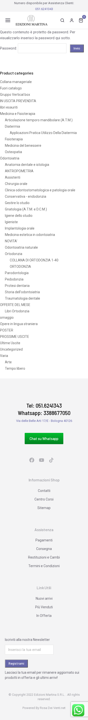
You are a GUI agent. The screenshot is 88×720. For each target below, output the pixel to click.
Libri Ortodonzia (17, 311)
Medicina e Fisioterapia (17, 114)
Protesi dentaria (17, 286)
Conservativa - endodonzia (25, 196)
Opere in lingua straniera (19, 324)
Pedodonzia (14, 279)
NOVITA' (11, 241)
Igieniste (11, 222)
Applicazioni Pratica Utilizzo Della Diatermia (43, 133)
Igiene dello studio (19, 216)
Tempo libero (15, 368)
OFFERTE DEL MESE (15, 305)
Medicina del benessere (23, 145)
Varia (4, 356)
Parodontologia (17, 273)
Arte (8, 362)
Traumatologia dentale (22, 298)
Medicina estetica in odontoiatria (30, 235)
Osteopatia (13, 152)
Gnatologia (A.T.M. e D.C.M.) (26, 209)
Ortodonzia (13, 254)
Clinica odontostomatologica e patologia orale (40, 190)
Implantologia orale (19, 228)
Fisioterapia (14, 139)
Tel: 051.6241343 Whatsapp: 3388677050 (44, 409)
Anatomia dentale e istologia (27, 165)
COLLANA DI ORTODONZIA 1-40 (34, 260)
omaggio (7, 317)
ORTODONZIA (20, 266)
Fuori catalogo (11, 88)
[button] (8, 20)
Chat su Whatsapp (44, 438)
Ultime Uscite (10, 343)
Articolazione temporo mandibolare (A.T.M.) (39, 120)
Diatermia (12, 126)
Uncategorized (11, 349)
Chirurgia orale (16, 184)
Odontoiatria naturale (21, 247)
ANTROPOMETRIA (19, 171)
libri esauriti (9, 107)
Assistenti (12, 177)
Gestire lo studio (17, 203)
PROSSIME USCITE (14, 337)
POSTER (6, 330)
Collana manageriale (16, 82)
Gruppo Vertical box (15, 95)
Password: (9, 48)
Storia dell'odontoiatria (22, 292)
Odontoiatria (9, 158)
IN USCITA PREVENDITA (18, 101)
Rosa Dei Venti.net (53, 708)
